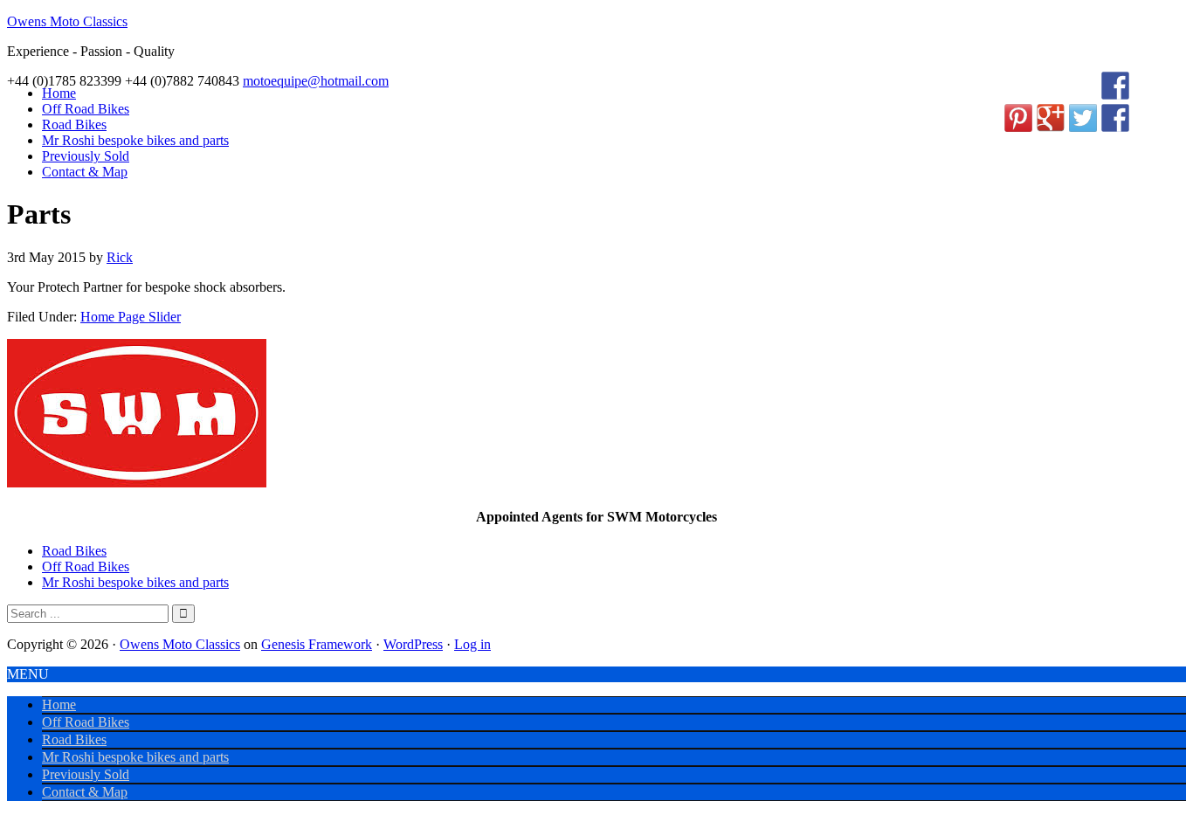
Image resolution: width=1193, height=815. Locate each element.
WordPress (413, 644)
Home (59, 704)
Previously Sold (85, 774)
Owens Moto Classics (67, 21)
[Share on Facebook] (1115, 118)
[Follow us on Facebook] (1115, 86)
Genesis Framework (316, 644)
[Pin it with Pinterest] (1018, 118)
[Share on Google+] (1051, 118)
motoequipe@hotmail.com (316, 80)
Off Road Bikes (85, 566)
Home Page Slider (130, 316)
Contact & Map (85, 791)
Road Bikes (74, 550)
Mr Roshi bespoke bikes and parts (135, 582)
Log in (472, 644)
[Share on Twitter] (1083, 118)
